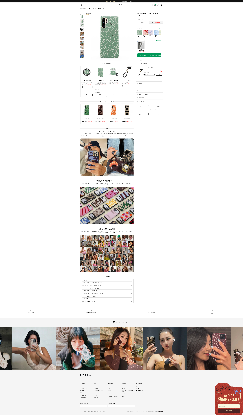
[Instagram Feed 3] (209, 348)
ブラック (127, 82)
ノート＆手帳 (83, 395)
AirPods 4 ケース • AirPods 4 (113, 82)
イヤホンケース (83, 388)
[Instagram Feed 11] (34, 348)
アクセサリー (83, 397)
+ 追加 (159, 74)
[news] (155, 5)
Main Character (100, 118)
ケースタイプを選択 (141, 40)
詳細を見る (159, 40)
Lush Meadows (87, 80)
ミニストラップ (127, 80)
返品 (123, 396)
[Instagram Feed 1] (121, 348)
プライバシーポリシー (135, 411)
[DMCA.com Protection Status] (159, 411)
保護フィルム (97, 397)
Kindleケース (82, 390)
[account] (158, 5)
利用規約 (129, 411)
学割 (109, 388)
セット (156, 22)
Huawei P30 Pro (83, 8)
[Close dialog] (229, 390)
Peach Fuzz (114, 118)
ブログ (109, 390)
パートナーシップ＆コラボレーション (128, 391)
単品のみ (142, 22)
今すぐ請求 (229, 410)
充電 (95, 383)
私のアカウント (111, 383)
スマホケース (83, 383)
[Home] (121, 5)
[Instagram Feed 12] (78, 348)
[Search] (85, 5)
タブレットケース (97, 388)
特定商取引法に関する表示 (113, 396)
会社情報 (124, 383)
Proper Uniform (127, 118)
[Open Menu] (81, 5)
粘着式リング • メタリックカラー (87, 83)
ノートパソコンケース (98, 390)
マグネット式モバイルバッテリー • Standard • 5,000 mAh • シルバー (100, 83)
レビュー (124, 388)
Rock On (87, 118)
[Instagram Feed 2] (165, 348)
